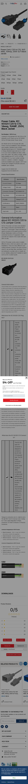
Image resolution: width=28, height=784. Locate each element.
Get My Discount (14, 400)
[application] (14, 775)
